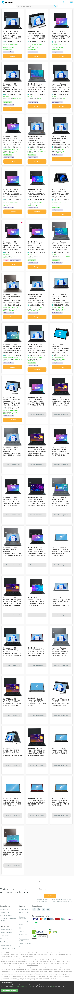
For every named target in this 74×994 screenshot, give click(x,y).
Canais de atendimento (23, 917)
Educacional (4, 939)
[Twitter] (43, 909)
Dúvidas (21, 925)
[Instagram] (39, 909)
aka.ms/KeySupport (14, 963)
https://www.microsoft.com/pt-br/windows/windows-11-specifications (37, 974)
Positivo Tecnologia (6, 929)
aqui (52, 986)
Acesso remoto (24, 922)
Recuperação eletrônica (23, 935)
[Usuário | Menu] (63, 2)
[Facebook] (34, 909)
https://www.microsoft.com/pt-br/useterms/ (57, 967)
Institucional (4, 909)
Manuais (21, 931)
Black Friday (4, 942)
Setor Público (4, 936)
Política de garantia (6, 915)
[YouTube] (48, 909)
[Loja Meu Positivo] (7, 2)
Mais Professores (5, 945)
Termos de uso (4, 912)
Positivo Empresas (6, 933)
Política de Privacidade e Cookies (62, 901)
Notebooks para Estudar (8, 948)
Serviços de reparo (25, 944)
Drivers (21, 928)
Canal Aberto (23, 947)
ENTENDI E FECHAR (9, 990)
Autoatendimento (24, 909)
